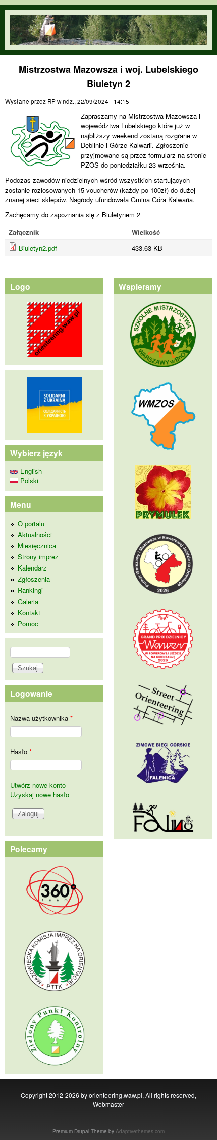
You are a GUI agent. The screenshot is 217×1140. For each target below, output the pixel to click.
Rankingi (30, 590)
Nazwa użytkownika (41, 718)
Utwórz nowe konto (38, 785)
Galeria (28, 601)
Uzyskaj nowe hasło (39, 794)
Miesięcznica (37, 545)
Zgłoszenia (34, 579)
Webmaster (108, 1104)
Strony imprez (38, 556)
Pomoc (28, 623)
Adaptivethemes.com (140, 1131)
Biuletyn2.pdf (38, 248)
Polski (28, 480)
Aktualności (35, 534)
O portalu (31, 523)
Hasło (21, 751)
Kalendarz (32, 568)
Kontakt (29, 612)
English (30, 471)
